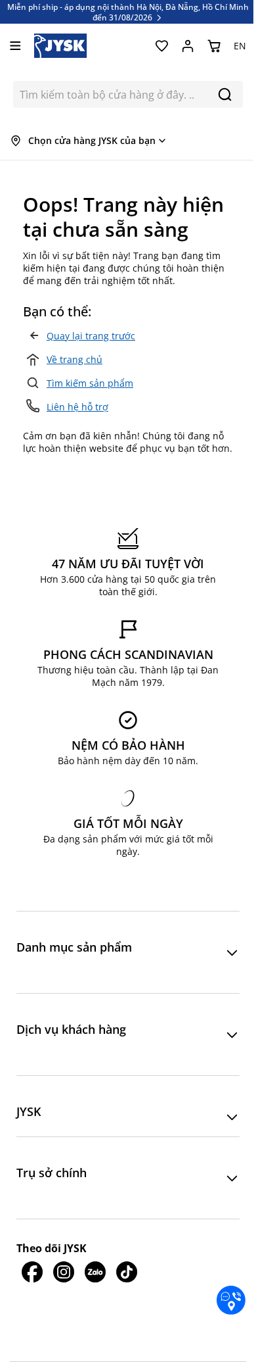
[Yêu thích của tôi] (161, 46)
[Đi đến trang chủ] (60, 46)
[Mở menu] (15, 45)
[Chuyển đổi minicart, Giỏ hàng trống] (214, 46)
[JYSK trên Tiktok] (126, 1272)
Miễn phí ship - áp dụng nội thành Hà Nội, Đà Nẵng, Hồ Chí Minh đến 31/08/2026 (128, 11)
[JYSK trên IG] (63, 1272)
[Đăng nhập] (187, 46)
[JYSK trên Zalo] (95, 1272)
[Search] (225, 94)
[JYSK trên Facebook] (32, 1272)
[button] (128, 952)
